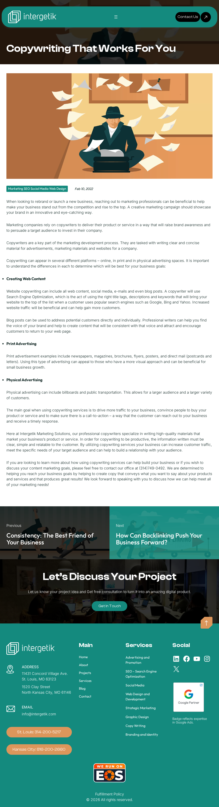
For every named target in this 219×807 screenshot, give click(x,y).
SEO (27, 189)
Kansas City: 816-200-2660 (39, 749)
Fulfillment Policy (109, 794)
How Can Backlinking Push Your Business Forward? (159, 538)
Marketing (15, 189)
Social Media (40, 189)
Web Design (57, 189)
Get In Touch (109, 606)
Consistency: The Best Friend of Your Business (50, 538)
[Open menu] (115, 16)
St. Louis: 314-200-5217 (39, 732)
